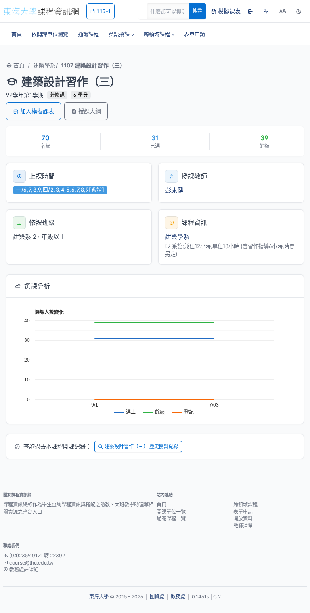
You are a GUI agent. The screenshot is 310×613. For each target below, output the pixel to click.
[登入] (250, 11)
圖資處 (157, 597)
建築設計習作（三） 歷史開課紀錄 (141, 446)
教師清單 (243, 526)
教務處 (178, 597)
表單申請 (243, 512)
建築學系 (44, 65)
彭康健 (174, 190)
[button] (121, 34)
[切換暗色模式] (299, 11)
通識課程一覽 (171, 519)
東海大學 (99, 597)
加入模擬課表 (37, 110)
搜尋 (197, 11)
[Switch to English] (266, 11)
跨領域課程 (245, 504)
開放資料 (243, 519)
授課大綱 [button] (89, 110)
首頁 (18, 65)
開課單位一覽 (171, 512)
